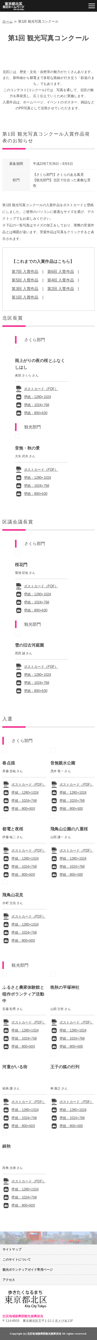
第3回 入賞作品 (25, 288)
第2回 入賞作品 (60, 288)
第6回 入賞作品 (60, 271)
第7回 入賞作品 (25, 271)
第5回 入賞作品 (25, 280)
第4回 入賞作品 (60, 280)
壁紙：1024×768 (36, 405)
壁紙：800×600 (35, 413)
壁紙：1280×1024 (37, 397)
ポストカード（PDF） (41, 389)
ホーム (7, 21)
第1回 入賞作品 (25, 297)
